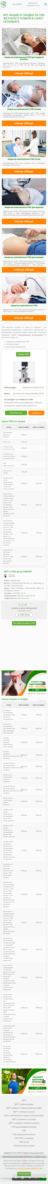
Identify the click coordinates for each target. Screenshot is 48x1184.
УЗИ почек (24, 1142)
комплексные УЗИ (22, 342)
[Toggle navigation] (45, 4)
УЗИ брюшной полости (24, 1134)
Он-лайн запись (24, 615)
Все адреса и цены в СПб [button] (24, 623)
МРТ (24, 1100)
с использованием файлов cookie (29, 1168)
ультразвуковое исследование (30, 335)
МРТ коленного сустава (24, 1119)
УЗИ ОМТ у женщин (24, 1138)
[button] (4, 683)
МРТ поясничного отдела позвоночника (24, 1115)
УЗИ (24, 1130)
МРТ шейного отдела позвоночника (24, 1108)
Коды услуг (42, 422)
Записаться (32, 3)
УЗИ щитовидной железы (24, 1127)
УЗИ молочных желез (24, 1145)
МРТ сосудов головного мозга (24, 1123)
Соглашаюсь (24, 1174)
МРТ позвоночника (24, 1104)
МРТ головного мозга (24, 1112)
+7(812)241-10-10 (32, 6)
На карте (24, 605)
